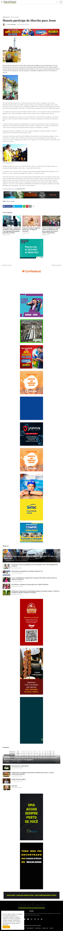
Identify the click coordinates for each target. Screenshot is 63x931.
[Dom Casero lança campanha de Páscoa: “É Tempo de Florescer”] (31, 221)
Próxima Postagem (56, 265)
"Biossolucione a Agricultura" (20, 766)
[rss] (41, 919)
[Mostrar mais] (33, 206)
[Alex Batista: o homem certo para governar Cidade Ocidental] (6, 586)
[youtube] (28, 919)
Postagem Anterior (7, 265)
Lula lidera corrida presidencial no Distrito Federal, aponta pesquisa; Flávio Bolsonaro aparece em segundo (30, 759)
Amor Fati (14, 786)
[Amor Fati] (6, 787)
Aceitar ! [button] (6, 927)
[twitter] (24, 919)
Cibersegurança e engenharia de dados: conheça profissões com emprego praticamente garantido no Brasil (12, 230)
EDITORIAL (38, 928)
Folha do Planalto (36, 925)
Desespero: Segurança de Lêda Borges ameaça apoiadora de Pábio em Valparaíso (30, 557)
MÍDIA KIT (45, 928)
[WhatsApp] (24, 206)
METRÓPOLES (21, 189)
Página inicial (6, 17)
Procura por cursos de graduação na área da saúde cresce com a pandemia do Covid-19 (34, 565)
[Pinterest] (27, 206)
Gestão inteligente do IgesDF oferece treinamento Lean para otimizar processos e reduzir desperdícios (51, 230)
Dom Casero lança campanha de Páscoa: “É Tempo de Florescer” (31, 229)
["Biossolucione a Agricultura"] (6, 767)
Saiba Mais (5, 924)
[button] (2, 2)
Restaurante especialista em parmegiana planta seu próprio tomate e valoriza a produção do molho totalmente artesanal (35, 591)
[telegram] (35, 919)
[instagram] (31, 919)
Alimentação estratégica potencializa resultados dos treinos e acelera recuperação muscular (32, 773)
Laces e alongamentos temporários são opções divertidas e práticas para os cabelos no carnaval (34, 578)
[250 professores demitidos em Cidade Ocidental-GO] (6, 573)
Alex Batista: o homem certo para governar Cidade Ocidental (29, 584)
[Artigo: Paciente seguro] (6, 780)
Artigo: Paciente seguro (18, 779)
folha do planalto (14, 17)
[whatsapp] (38, 919)
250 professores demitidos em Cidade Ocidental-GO (27, 571)
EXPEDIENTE (30, 928)
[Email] (30, 206)
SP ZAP (51, 928)
